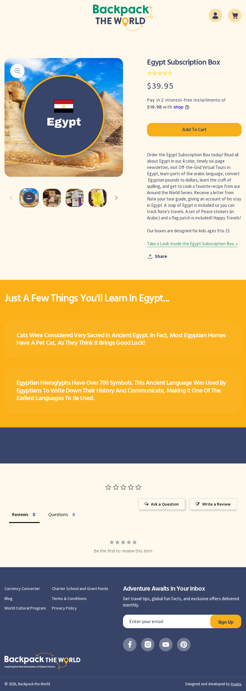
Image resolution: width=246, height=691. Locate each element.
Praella (236, 684)
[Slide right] (116, 197)
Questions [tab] (58, 514)
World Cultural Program (25, 608)
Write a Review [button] (216, 504)
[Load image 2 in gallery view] (52, 198)
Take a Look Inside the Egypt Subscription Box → (192, 243)
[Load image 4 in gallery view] (97, 198)
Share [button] (161, 256)
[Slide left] (11, 197)
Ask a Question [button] (165, 504)
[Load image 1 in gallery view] (29, 198)
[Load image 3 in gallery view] (75, 198)
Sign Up (226, 622)
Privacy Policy (64, 608)
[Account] (215, 15)
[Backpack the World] (123, 18)
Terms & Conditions (69, 598)
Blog (8, 598)
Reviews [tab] (20, 514)
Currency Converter (22, 588)
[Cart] (235, 15)
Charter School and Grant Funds (80, 588)
